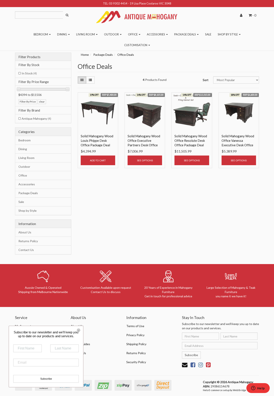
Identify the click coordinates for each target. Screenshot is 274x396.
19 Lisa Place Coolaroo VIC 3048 (150, 3)
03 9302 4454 (118, 3)
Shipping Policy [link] (136, 344)
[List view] (90, 80)
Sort (205, 80)
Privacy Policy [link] (135, 335)
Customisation (136, 45)
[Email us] (185, 364)
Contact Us (26, 250)
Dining (62, 34)
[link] (193, 364)
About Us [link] (77, 326)
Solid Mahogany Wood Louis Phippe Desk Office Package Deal (97, 140)
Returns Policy (28, 241)
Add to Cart (98, 160)
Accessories (156, 34)
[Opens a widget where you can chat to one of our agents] (258, 388)
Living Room (85, 34)
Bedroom (41, 34)
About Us (24, 232)
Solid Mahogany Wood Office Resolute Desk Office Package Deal (190, 140)
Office (133, 34)
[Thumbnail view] (82, 80)
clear (42, 101)
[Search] (67, 15)
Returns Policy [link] (136, 353)
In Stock (29, 73)
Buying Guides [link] (80, 344)
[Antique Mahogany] (137, 15)
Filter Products (29, 57)
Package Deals (185, 34)
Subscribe (191, 355)
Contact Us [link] (78, 353)
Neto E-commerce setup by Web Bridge (224, 390)
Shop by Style (228, 34)
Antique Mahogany (36, 118)
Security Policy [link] (136, 362)
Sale (208, 34)
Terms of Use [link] (135, 326)
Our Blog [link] (77, 335)
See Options (145, 160)
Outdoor (111, 34)
